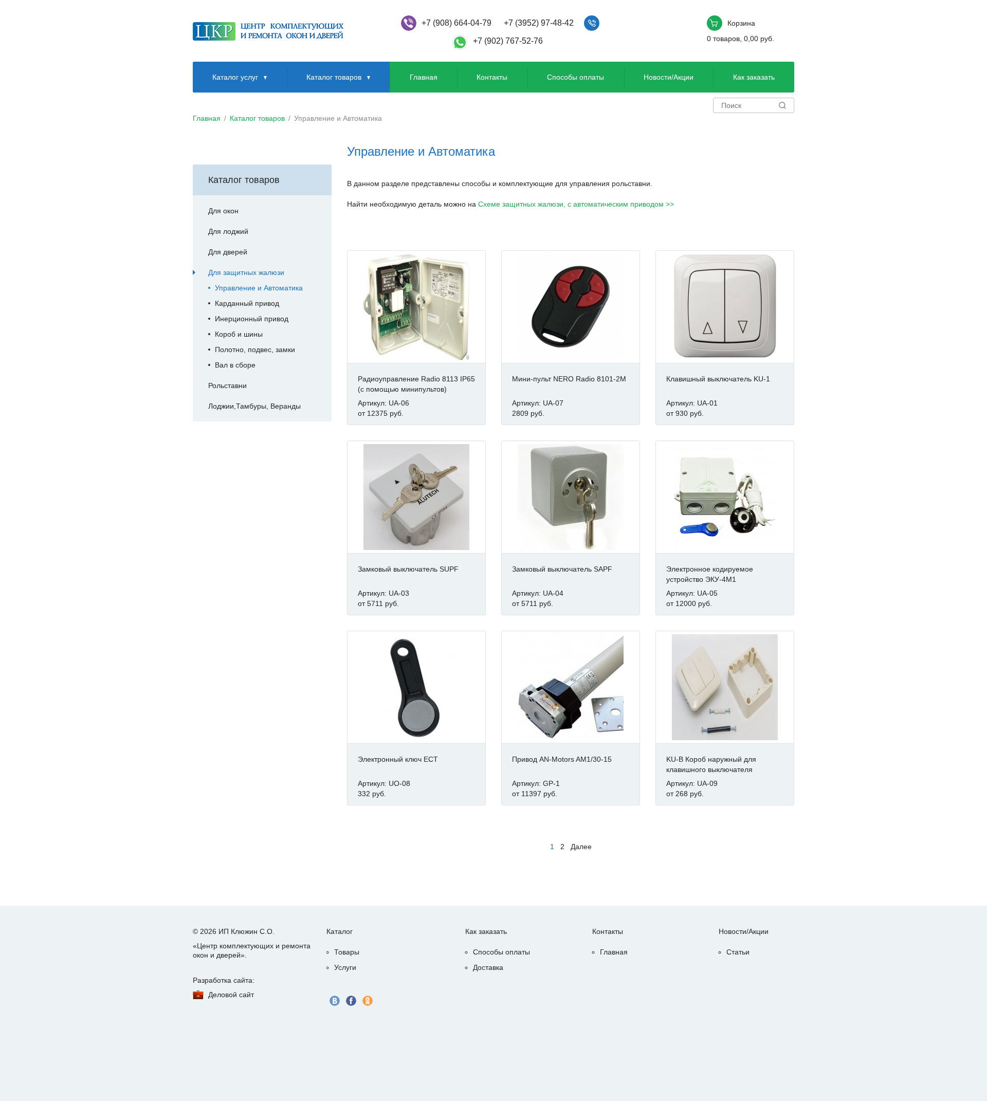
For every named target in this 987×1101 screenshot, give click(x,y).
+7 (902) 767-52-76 (508, 40)
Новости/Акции (668, 77)
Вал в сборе (235, 365)
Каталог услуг (235, 77)
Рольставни (227, 385)
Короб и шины (239, 334)
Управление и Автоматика (259, 288)
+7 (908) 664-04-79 (456, 23)
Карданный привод (247, 303)
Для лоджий (228, 231)
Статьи (738, 952)
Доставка (488, 967)
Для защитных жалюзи (246, 272)
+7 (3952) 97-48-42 (539, 23)
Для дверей (227, 252)
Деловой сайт (231, 994)
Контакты (492, 77)
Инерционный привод (251, 319)
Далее (581, 846)
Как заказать (754, 77)
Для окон (223, 211)
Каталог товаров (333, 77)
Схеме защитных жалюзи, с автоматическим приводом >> (576, 204)
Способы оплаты (575, 77)
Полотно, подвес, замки (255, 349)
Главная (423, 77)
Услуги (345, 967)
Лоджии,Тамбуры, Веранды (254, 406)
